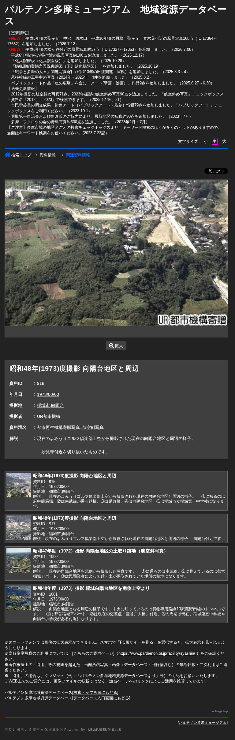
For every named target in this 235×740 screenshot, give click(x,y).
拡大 (119, 346)
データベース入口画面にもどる (101, 698)
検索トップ (21, 155)
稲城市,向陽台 (50, 405)
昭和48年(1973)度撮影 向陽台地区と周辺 (74, 475)
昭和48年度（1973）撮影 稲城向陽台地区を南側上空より (91, 588)
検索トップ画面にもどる (95, 692)
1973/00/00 (48, 394)
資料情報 (48, 155)
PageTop (221, 711)
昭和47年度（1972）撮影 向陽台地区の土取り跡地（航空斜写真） (100, 550)
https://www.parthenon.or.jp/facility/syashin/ (156, 653)
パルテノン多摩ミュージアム (203, 722)
